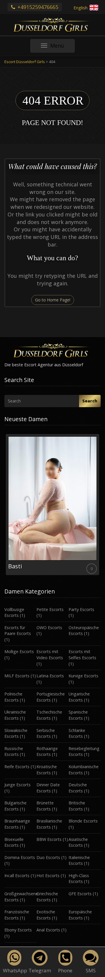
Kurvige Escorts (83, 675)
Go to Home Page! (52, 300)
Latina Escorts (50, 675)
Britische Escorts (77, 806)
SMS (91, 970)
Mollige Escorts (19, 651)
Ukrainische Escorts (15, 715)
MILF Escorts (16, 675)
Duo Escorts (48, 857)
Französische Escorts (16, 915)
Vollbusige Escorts (14, 612)
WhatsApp (15, 970)
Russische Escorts (13, 751)
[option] (52, 504)
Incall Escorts (16, 875)
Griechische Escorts (47, 897)
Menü (62, 47)
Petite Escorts (50, 609)
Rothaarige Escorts (47, 751)
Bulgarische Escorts (15, 806)
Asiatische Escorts (78, 842)
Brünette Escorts (45, 806)
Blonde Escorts (83, 821)
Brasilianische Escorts (49, 824)
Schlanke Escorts (77, 733)
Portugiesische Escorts (50, 697)
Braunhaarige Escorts (17, 824)
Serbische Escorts (45, 733)
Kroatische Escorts (46, 769)
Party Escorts (81, 609)
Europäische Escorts (80, 915)
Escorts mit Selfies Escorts (82, 654)
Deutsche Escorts (78, 788)
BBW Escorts (49, 839)
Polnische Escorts (13, 697)
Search (89, 401)
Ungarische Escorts (79, 697)
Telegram (40, 970)
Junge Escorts (17, 784)
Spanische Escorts (78, 715)
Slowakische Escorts (15, 733)
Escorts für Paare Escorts (17, 630)
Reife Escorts (16, 766)
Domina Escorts (19, 857)
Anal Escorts (48, 930)
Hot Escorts (48, 875)
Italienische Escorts (79, 860)
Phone (65, 970)
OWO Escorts (49, 627)
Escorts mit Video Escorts (49, 654)
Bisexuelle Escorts (14, 842)
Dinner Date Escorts (48, 788)
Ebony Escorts (18, 930)
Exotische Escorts (45, 915)
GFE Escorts (80, 893)
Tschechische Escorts (49, 715)
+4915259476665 (37, 7)
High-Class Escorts (79, 878)
